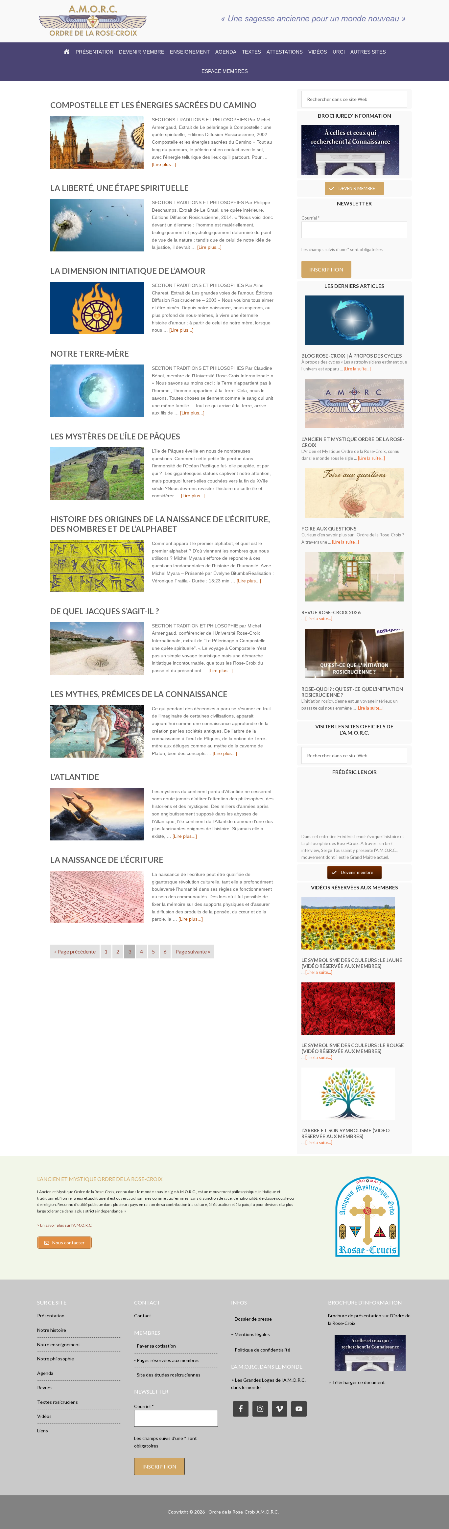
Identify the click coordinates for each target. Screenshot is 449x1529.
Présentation (50, 1315)
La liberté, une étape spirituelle (119, 188)
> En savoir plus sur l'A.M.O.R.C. (64, 1225)
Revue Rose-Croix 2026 (331, 612)
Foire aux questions (328, 528)
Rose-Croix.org (93, 20)
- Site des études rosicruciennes (167, 1374)
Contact (142, 1315)
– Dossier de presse (251, 1319)
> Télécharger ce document (356, 1382)
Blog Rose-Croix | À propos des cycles (351, 356)
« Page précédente (75, 951)
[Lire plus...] (164, 164)
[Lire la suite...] (357, 368)
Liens (42, 1430)
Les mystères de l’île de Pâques (115, 436)
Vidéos (44, 1416)
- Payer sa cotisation (155, 1346)
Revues (45, 1387)
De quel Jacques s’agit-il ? (104, 611)
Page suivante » (193, 951)
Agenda (45, 1373)
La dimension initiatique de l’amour (127, 270)
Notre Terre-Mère (89, 353)
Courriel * (310, 218)
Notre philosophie (55, 1358)
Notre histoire (51, 1330)
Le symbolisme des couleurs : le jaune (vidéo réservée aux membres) (351, 963)
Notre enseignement (58, 1344)
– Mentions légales (250, 1334)
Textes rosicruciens (57, 1402)
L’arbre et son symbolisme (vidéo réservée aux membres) (345, 1133)
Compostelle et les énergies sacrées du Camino (153, 105)
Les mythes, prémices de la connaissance (138, 694)
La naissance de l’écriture (106, 859)
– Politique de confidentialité (260, 1350)
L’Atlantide (74, 777)
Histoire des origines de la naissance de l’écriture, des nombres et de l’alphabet (160, 523)
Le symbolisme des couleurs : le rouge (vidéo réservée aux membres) (352, 1048)
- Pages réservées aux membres (167, 1360)
